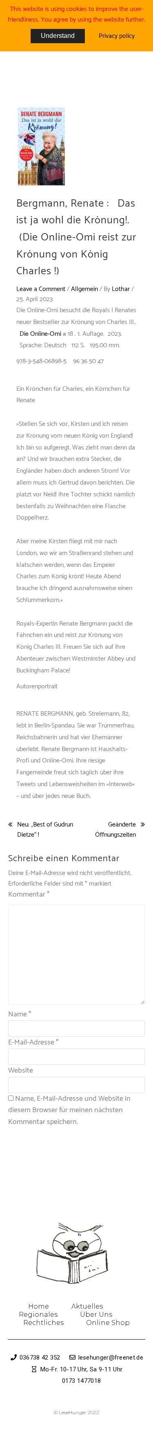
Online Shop (108, 1323)
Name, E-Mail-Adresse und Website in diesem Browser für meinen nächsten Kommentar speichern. (69, 1110)
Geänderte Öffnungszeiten (115, 830)
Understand (58, 35)
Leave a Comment (40, 289)
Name (19, 1014)
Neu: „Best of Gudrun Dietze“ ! (45, 830)
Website (20, 1071)
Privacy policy (117, 36)
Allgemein (84, 289)
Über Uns (96, 1314)
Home (38, 1306)
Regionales (38, 1314)
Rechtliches (43, 1323)
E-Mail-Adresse (33, 1042)
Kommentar (28, 895)
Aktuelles (87, 1306)
